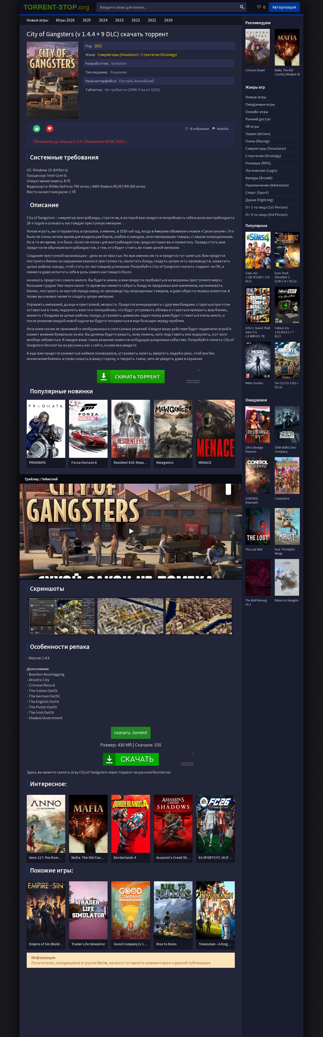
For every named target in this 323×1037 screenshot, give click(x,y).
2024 (103, 20)
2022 (135, 20)
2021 (98, 45)
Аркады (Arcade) (258, 177)
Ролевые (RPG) (258, 163)
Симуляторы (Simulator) (118, 54)
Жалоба (222, 129)
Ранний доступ (258, 119)
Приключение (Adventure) (267, 185)
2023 (119, 20)
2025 (87, 20)
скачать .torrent (130, 732)
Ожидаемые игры (260, 104)
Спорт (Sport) (257, 192)
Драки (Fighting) (259, 199)
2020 (168, 20)
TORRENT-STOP (56, 7)
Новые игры (37, 20)
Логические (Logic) (261, 170)
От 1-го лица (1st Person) (266, 207)
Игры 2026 (65, 20)
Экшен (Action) (257, 133)
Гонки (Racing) (257, 141)
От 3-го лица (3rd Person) (266, 214)
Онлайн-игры (256, 111)
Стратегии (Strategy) (159, 54)
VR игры (252, 126)
